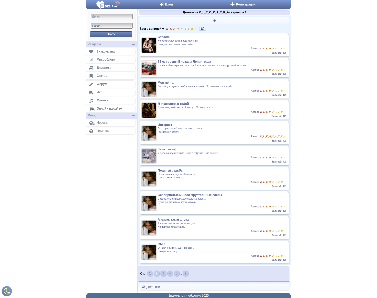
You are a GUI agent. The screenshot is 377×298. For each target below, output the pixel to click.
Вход (169, 4)
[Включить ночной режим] (7, 292)
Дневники (152, 287)
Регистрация (245, 4)
